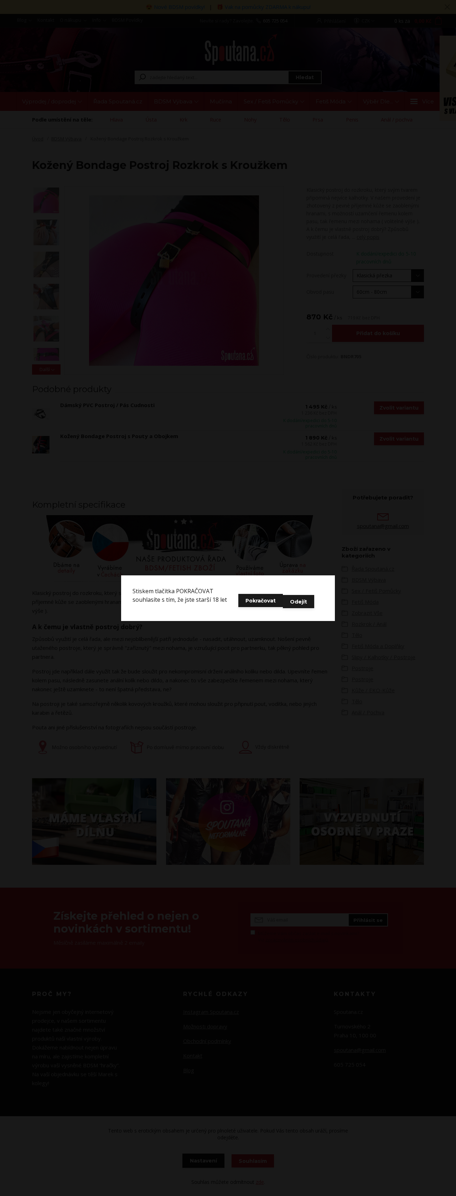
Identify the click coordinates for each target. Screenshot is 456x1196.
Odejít (298, 602)
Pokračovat (260, 600)
